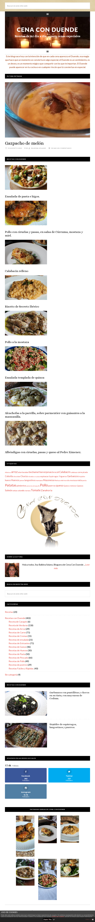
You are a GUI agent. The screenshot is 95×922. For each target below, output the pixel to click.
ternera (28, 491)
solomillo (21, 490)
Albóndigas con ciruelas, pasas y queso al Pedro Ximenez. (43, 452)
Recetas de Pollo (17, 661)
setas (15, 490)
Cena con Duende (47, 29)
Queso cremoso (70, 486)
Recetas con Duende (15, 618)
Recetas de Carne (17, 632)
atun (20, 472)
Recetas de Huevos (18, 650)
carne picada (83, 472)
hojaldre (82, 476)
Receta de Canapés (18, 621)
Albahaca (8, 472)
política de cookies (58, 916)
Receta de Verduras (18, 625)
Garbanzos (73, 476)
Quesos (80, 485)
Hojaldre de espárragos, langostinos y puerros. (63, 726)
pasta (84, 480)
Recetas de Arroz (17, 629)
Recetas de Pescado (18, 657)
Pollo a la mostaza (17, 342)
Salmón (8, 490)
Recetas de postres (18, 664)
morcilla (67, 480)
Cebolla (9, 476)
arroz (14, 472)
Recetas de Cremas (18, 636)
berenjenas (45, 471)
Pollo (44, 485)
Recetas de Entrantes (19, 643)
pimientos (21, 485)
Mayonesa (48, 480)
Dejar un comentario (61, 148)
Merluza (57, 480)
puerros (52, 485)
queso (59, 485)
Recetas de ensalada (18, 639)
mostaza (73, 480)
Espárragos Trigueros (58, 476)
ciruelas (31, 476)
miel (61, 480)
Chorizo (24, 476)
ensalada (37, 476)
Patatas (10, 485)
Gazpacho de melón (24, 143)
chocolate (16, 476)
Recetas (9, 612)
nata (80, 480)
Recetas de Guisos (17, 646)
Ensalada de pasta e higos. (22, 196)
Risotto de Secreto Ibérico (22, 306)
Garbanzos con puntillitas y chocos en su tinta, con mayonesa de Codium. (69, 695)
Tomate (36, 490)
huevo (8, 480)
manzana (39, 480)
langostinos (30, 480)
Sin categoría (11, 674)
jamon (22, 480)
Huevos (15, 480)
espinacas (44, 476)
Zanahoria (46, 490)
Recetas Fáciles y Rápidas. (21, 668)
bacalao (25, 472)
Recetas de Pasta (17, 654)
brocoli (55, 472)
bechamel (34, 472)
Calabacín (64, 471)
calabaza (74, 472)
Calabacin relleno (16, 271)
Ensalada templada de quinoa (24, 377)
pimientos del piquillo (33, 486)
